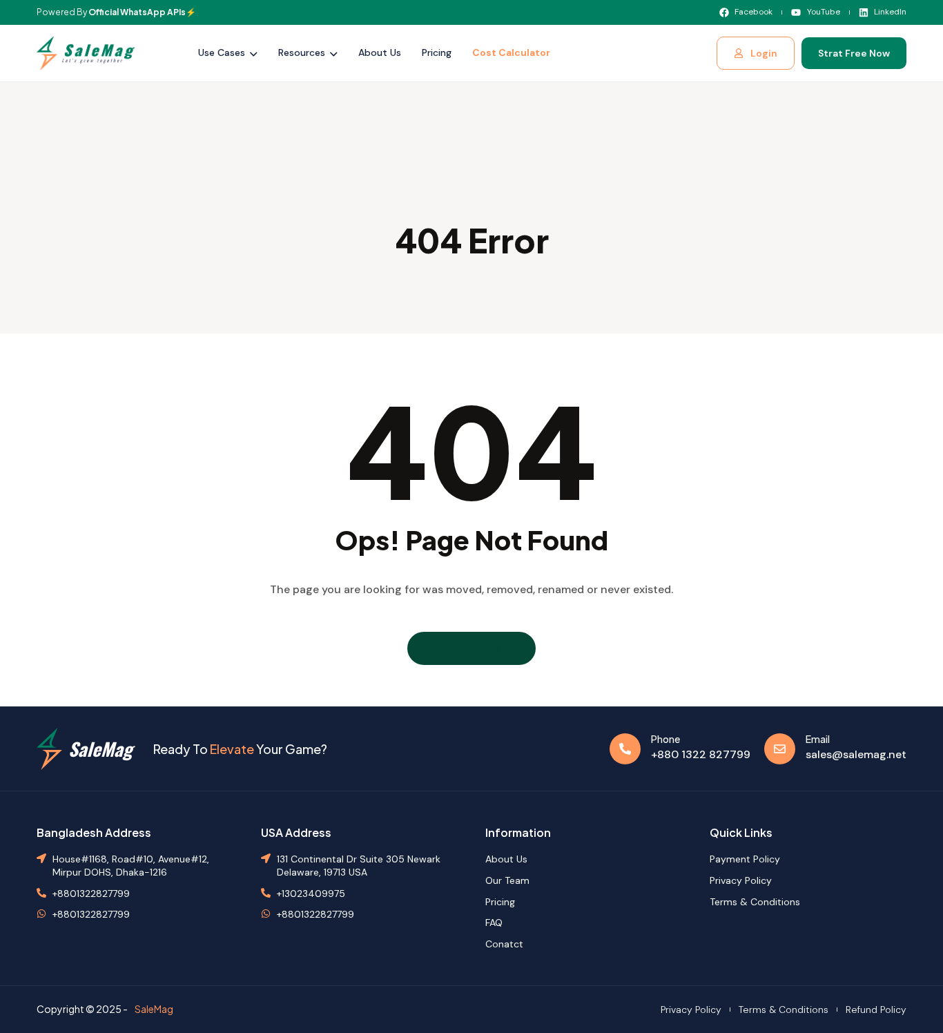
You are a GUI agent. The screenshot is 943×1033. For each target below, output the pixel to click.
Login (763, 53)
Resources (301, 52)
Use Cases (221, 52)
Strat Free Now (854, 53)
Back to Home (464, 648)
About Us (379, 52)
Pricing (436, 52)
